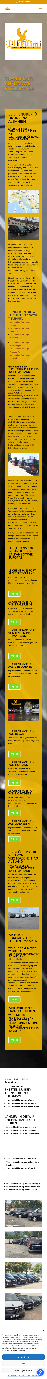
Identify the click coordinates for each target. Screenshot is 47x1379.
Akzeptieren (23, 1357)
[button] (40, 1372)
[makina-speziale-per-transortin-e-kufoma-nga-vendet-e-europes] (23, 1257)
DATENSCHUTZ (13, 1376)
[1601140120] (23, 1288)
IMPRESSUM (35, 1376)
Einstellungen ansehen (23, 1370)
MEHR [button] (14, 593)
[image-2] (23, 1226)
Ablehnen (23, 1363)
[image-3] (23, 1319)
